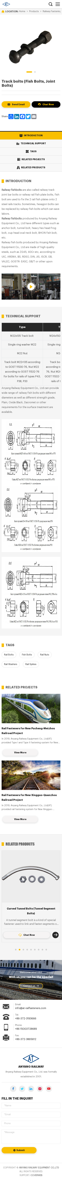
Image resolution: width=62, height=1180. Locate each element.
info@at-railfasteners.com (30, 1008)
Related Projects (33, 159)
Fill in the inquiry (17, 1098)
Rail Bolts (9, 655)
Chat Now (48, 104)
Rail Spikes (30, 664)
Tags (33, 151)
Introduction (33, 135)
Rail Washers (10, 664)
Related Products (33, 167)
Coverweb (36, 1175)
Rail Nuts (44, 655)
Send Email (18, 104)
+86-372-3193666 (25, 1018)
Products (34, 11)
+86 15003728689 (26, 1029)
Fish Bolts (27, 655)
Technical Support (33, 143)
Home (22, 11)
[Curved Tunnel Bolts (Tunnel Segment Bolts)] (31, 876)
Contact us (29, 986)
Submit (20, 1150)
